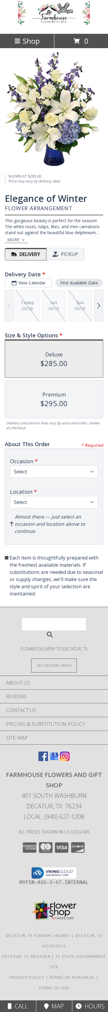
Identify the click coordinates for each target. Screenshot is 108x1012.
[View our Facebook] (43, 759)
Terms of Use (54, 987)
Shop (31, 41)
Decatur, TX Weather (26, 956)
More (13, 240)
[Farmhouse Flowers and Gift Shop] (54, 25)
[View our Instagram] (65, 759)
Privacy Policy (27, 977)
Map (56, 1006)
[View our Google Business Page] (54, 759)
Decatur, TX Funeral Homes (38, 935)
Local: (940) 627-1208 (54, 817)
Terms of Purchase (71, 977)
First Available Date (79, 283)
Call (20, 1006)
